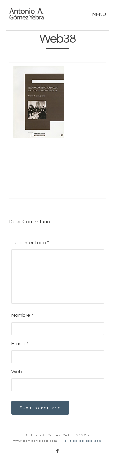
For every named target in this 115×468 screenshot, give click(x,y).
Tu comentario (30, 242)
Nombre (22, 315)
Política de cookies (82, 440)
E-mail (20, 343)
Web (17, 371)
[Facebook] (57, 451)
